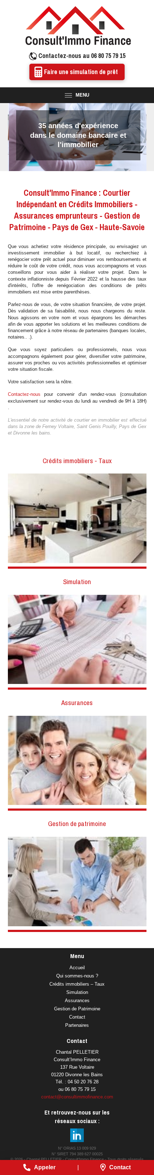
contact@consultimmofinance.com (77, 1096)
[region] (77, 137)
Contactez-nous (24, 394)
